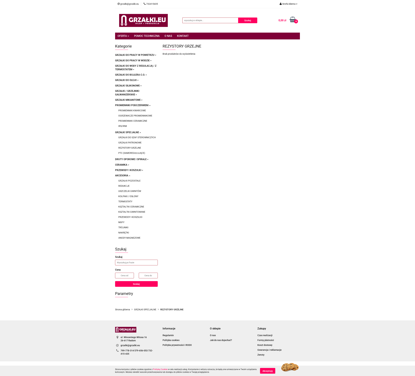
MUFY (121, 222)
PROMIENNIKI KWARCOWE (132, 110)
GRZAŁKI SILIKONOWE (127, 85)
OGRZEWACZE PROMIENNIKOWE (135, 115)
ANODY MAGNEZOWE (129, 238)
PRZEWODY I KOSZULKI (128, 170)
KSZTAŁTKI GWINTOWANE (131, 212)
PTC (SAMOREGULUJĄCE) (131, 153)
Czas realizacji (265, 335)
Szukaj (136, 284)
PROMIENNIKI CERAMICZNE (132, 121)
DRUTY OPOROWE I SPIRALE (131, 159)
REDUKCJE (124, 186)
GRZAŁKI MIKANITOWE (128, 99)
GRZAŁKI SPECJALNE (127, 132)
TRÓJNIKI (123, 227)
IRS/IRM (122, 126)
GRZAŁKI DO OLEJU (126, 80)
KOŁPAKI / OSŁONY (128, 196)
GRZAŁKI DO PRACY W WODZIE (132, 60)
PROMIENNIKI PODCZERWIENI (132, 105)
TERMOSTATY (125, 201)
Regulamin (168, 335)
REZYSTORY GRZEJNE (129, 147)
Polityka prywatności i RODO (177, 345)
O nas (213, 335)
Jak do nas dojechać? (221, 340)
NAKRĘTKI (123, 232)
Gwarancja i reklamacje (269, 350)
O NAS (168, 35)
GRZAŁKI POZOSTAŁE (129, 180)
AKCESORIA (122, 175)
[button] (169, 328)
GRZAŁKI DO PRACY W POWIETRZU (135, 55)
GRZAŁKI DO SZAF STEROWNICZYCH (137, 137)
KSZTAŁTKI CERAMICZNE (131, 206)
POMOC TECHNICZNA (147, 35)
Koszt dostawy (264, 345)
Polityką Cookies (160, 369)
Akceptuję (267, 371)
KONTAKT (183, 35)
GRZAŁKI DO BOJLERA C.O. (130, 74)
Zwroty (260, 354)
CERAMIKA (121, 164)
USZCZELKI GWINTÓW (129, 191)
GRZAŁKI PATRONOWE (130, 142)
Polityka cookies (171, 340)
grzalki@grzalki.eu (130, 345)
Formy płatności (265, 340)
